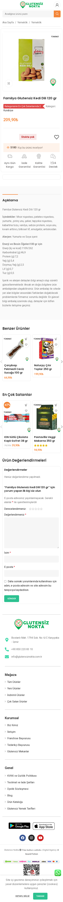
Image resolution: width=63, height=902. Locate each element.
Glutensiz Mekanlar (18, 751)
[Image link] (31, 624)
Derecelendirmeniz (15, 509)
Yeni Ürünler (14, 688)
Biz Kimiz (12, 725)
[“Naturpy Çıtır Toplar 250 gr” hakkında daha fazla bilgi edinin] (56, 339)
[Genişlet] (8, 83)
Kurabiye (8, 110)
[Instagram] (31, 838)
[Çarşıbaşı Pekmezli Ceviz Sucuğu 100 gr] (17, 349)
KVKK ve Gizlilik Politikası (22, 775)
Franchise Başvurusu (19, 738)
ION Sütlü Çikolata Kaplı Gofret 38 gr (16, 438)
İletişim (11, 731)
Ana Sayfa (8, 22)
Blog (9, 795)
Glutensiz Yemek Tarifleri (21, 808)
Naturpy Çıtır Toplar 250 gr (43, 367)
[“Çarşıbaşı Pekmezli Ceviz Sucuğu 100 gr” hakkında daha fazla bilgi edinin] (26, 339)
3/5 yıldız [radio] (35, 509)
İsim (7, 552)
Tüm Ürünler (14, 682)
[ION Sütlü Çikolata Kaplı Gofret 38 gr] (17, 417)
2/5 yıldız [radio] (33, 509)
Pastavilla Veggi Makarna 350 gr (44, 438)
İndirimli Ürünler (16, 695)
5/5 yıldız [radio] (41, 509)
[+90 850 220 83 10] (7, 649)
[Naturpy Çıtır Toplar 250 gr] (46, 349)
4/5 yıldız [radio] (38, 509)
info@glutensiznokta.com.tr (26, 656)
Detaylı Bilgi (23, 896)
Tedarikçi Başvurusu (18, 745)
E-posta (9, 567)
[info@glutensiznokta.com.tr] (7, 657)
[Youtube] (40, 838)
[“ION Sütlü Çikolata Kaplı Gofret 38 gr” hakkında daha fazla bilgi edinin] (26, 405)
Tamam (40, 896)
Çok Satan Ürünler (17, 701)
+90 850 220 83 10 (22, 649)
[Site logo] (31, 4)
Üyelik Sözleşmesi (17, 788)
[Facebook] (22, 838)
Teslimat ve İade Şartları (20, 782)
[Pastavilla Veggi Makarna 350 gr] (46, 417)
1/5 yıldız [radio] (30, 509)
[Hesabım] (57, 5)
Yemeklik (22, 22)
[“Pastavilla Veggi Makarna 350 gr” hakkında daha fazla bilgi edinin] (56, 405)
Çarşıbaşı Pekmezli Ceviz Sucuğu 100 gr (14, 368)
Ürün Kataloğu (15, 802)
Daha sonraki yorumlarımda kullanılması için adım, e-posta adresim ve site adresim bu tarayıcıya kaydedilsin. (30, 586)
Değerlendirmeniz (15, 514)
